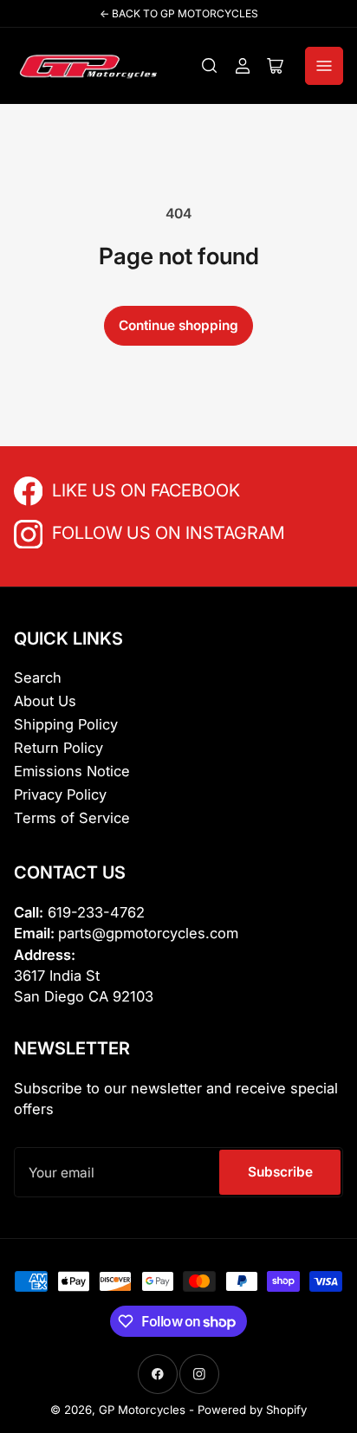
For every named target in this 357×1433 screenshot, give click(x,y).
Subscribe (280, 1172)
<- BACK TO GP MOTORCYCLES (179, 13)
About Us (45, 701)
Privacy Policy (60, 794)
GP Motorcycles (142, 1410)
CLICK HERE (90, 489)
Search (38, 677)
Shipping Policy (66, 724)
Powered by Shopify (252, 1410)
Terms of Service (72, 818)
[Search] (210, 66)
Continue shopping (178, 325)
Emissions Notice (72, 771)
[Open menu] (324, 66)
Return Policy (58, 747)
